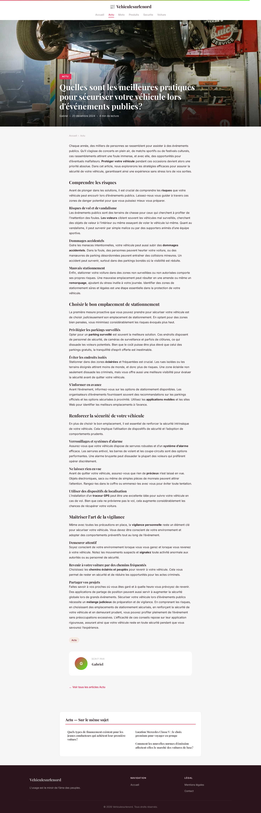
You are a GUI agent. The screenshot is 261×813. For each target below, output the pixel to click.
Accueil (99, 14)
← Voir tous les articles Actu (87, 687)
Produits (134, 14)
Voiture (161, 14)
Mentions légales (194, 784)
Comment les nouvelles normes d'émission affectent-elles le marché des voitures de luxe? (164, 745)
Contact (189, 790)
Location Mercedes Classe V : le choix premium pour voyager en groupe (158, 733)
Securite (148, 14)
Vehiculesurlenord (130, 6)
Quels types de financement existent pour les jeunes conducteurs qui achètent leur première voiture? (96, 735)
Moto (121, 14)
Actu (111, 14)
